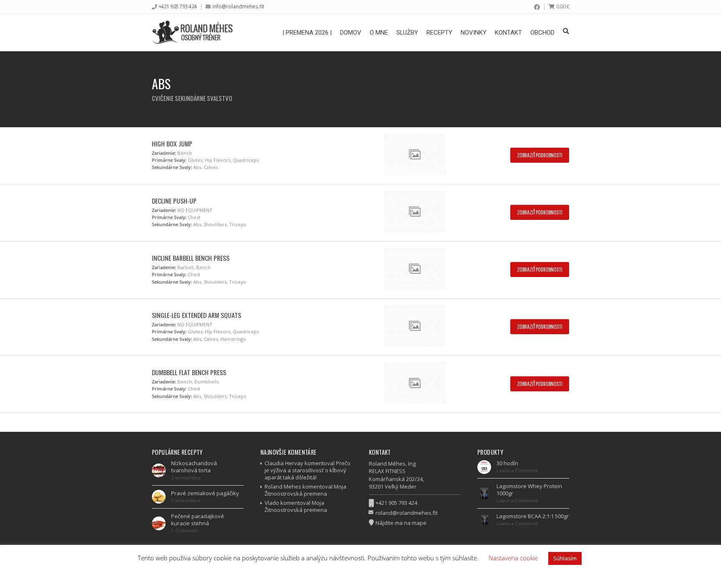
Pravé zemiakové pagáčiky (205, 493)
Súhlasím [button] (565, 558)
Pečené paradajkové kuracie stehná (197, 519)
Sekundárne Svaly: (172, 167)
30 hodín (507, 463)
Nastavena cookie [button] (513, 558)
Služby (407, 32)
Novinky (474, 32)
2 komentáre (186, 477)
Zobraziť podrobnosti (539, 155)
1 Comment (184, 530)
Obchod (542, 32)
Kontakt (508, 32)
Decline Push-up (174, 201)
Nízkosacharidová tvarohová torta (194, 466)
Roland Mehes (283, 486)
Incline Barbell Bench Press (190, 258)
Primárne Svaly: (169, 160)
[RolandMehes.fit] (195, 32)
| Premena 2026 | (307, 32)
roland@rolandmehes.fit (407, 513)
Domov (350, 32)
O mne (379, 32)
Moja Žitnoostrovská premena (305, 490)
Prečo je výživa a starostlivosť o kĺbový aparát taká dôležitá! (307, 470)
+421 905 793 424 (178, 6)
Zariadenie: (164, 153)
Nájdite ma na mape (401, 523)
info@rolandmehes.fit (238, 6)
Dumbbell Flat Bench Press (189, 372)
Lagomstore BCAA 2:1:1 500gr (533, 516)
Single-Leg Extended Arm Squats (196, 315)
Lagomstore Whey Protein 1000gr (529, 489)
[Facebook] (537, 7)
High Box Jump (172, 144)
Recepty (439, 32)
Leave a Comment (517, 470)
